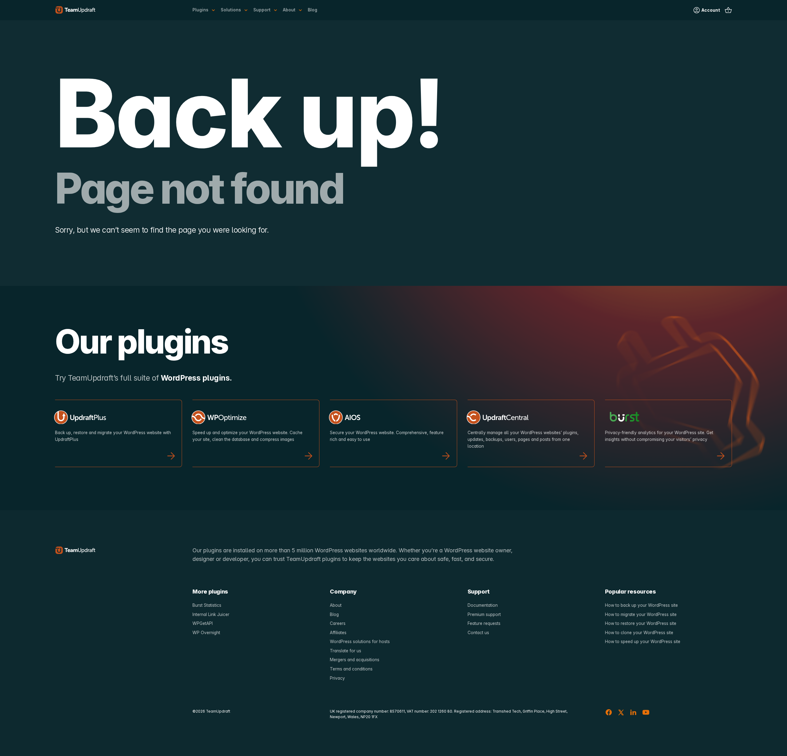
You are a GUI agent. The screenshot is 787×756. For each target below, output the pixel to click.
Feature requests (484, 623)
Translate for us (345, 650)
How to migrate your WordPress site (641, 614)
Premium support (484, 614)
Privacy (337, 678)
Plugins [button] (200, 9)
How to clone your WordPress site (639, 632)
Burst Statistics (206, 605)
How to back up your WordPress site (641, 605)
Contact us (478, 632)
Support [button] (262, 9)
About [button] (289, 9)
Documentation (483, 605)
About (336, 605)
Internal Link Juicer (210, 614)
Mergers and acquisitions (354, 659)
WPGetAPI (202, 623)
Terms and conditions (351, 668)
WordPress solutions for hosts (360, 641)
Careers (338, 623)
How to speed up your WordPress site (642, 641)
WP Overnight (206, 632)
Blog (312, 9)
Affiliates (338, 632)
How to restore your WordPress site (640, 623)
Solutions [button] (231, 9)
